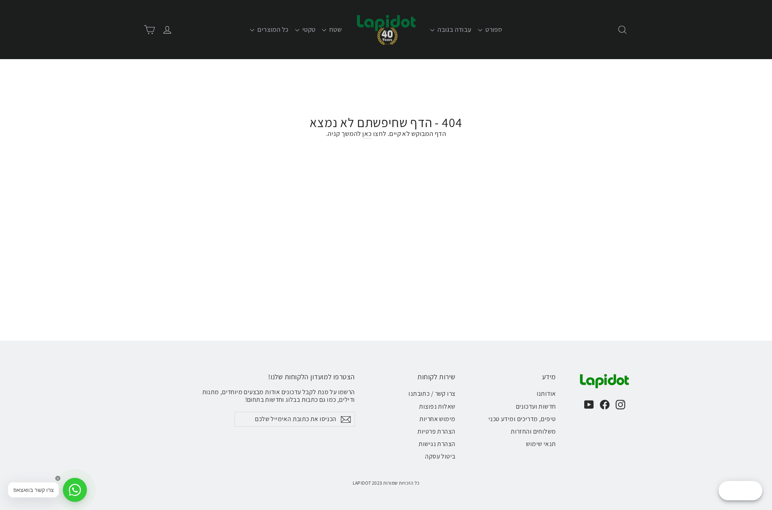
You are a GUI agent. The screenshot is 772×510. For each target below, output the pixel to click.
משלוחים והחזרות (533, 431)
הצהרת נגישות (437, 444)
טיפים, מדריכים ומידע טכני (522, 419)
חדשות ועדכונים (536, 406)
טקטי (308, 29)
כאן (367, 133)
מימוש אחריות (437, 419)
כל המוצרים (272, 29)
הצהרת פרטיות (436, 431)
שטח (335, 29)
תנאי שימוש (541, 444)
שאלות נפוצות (437, 406)
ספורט (493, 29)
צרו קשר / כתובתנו (432, 393)
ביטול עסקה (440, 456)
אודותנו (546, 393)
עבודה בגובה (454, 29)
